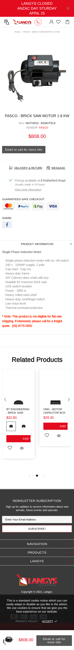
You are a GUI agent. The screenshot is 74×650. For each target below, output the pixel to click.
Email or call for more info (23, 149)
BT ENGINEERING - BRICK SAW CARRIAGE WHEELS (17, 411)
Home (17, 32)
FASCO (43, 127)
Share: (7, 218)
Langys (22, 22)
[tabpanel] (18, 417)
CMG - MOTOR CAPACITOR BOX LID (54, 411)
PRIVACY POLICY (27, 621)
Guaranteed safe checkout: (23, 199)
